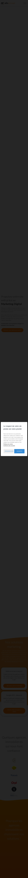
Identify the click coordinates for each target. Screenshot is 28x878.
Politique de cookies (8, 444)
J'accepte (19, 451)
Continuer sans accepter (9, 445)
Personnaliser (9, 451)
